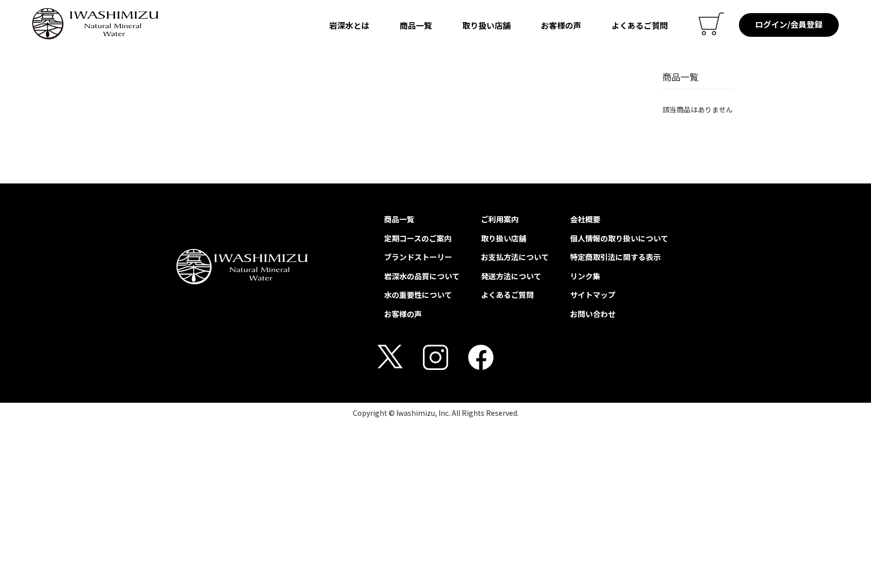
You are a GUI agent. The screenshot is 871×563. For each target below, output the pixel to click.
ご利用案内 (500, 219)
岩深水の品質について (422, 276)
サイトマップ (592, 294)
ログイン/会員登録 (789, 24)
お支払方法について (515, 257)
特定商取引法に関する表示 (615, 257)
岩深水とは (349, 25)
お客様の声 (561, 25)
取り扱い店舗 (486, 25)
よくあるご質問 (639, 25)
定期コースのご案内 (418, 238)
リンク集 (585, 276)
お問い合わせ (592, 313)
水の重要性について (418, 294)
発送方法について (511, 276)
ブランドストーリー (418, 257)
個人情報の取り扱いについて (619, 238)
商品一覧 (416, 25)
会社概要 (585, 219)
